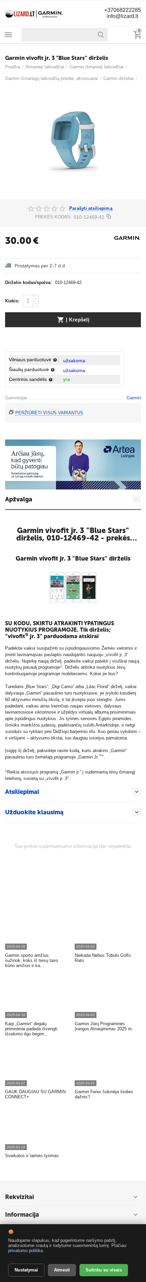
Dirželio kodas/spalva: (28, 282)
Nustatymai (26, 1269)
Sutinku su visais (104, 1269)
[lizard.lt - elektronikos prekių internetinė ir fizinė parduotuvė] (34, 12)
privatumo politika (25, 1250)
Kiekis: (12, 300)
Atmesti (62, 1269)
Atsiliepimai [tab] (22, 792)
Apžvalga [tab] (18, 499)
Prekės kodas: (53, 216)
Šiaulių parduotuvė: (32, 369)
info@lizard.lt (122, 16)
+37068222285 (122, 10)
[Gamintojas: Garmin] (127, 237)
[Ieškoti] (101, 34)
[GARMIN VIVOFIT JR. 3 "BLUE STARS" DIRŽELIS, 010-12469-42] (73, 143)
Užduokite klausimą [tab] (34, 812)
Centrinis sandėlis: (31, 379)
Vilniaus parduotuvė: (34, 359)
